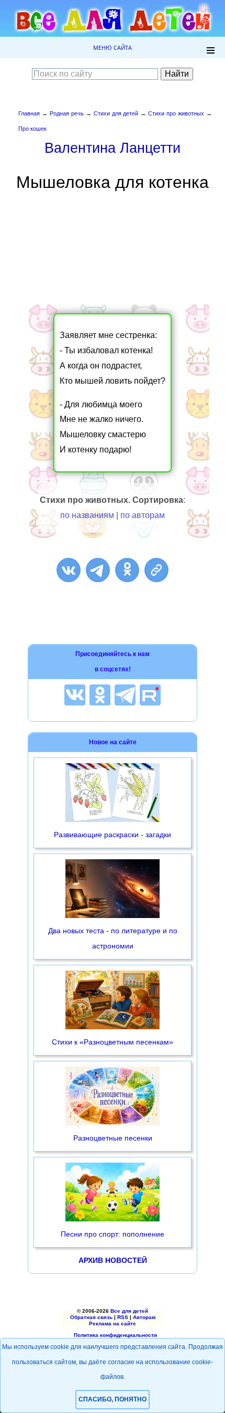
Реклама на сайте (112, 1323)
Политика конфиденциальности (115, 1335)
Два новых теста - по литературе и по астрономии (112, 938)
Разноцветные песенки (112, 1138)
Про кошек (32, 128)
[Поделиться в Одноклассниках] (127, 570)
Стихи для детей (116, 113)
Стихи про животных (176, 113)
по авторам (142, 515)
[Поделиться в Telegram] (98, 570)
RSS (122, 1317)
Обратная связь (91, 1317)
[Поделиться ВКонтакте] (69, 570)
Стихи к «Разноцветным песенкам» (112, 1042)
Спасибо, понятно (112, 1399)
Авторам (144, 1317)
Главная (29, 113)
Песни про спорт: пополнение (112, 1234)
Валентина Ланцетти (112, 148)
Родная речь (67, 113)
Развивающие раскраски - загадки (112, 834)
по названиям (87, 515)
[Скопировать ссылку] (156, 570)
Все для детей (129, 1311)
